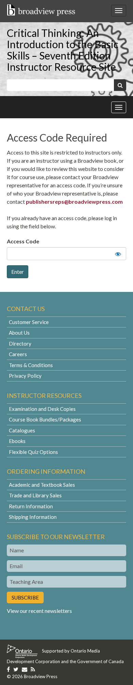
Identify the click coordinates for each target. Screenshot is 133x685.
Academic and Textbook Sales (42, 485)
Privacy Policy (25, 376)
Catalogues (22, 430)
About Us (19, 333)
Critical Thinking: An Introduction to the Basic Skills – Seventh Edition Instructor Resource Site (62, 50)
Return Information (31, 506)
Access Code (23, 241)
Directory (20, 343)
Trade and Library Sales (35, 495)
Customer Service (29, 322)
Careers (18, 354)
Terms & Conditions (31, 365)
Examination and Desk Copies (42, 409)
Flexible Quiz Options (33, 452)
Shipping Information (33, 517)
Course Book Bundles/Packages (45, 419)
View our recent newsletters (39, 610)
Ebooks (17, 441)
